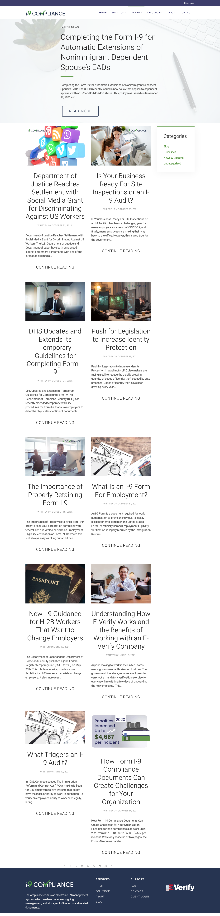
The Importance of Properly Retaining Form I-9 (55, 495)
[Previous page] (65, 866)
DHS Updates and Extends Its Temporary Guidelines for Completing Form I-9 (55, 351)
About (171, 12)
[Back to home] (45, 12)
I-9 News (136, 12)
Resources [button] (154, 12)
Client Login (189, 3)
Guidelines (170, 152)
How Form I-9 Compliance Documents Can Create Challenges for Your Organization (121, 781)
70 (94, 865)
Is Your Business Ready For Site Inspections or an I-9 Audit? (121, 188)
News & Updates (174, 158)
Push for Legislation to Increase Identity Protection (121, 339)
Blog (166, 146)
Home (103, 12)
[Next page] (111, 866)
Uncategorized (172, 164)
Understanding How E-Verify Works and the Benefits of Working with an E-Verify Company (120, 630)
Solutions (119, 12)
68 (82, 865)
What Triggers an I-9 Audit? (55, 759)
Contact (186, 12)
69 (88, 865)
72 (105, 865)
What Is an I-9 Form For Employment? (121, 491)
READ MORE (80, 111)
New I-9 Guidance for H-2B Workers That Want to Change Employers (55, 626)
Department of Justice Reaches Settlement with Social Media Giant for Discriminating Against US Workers (55, 196)
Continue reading (55, 267)
